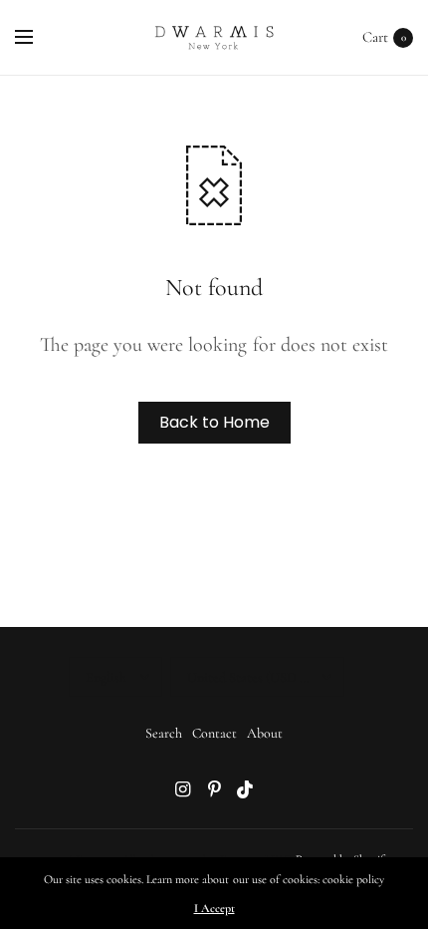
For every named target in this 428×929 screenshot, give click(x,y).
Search (163, 733)
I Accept (214, 908)
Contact (214, 733)
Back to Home (214, 422)
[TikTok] (246, 789)
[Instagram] (182, 789)
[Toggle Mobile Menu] (37, 38)
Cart (375, 37)
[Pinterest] (214, 789)
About (265, 733)
